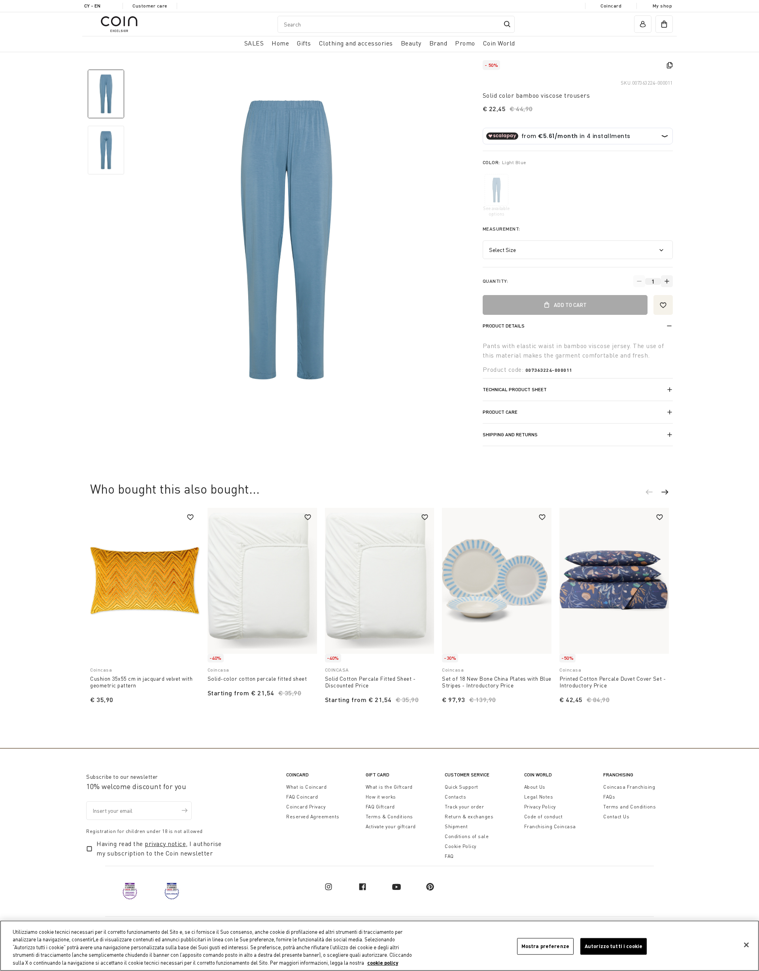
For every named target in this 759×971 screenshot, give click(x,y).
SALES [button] (254, 43)
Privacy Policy (540, 807)
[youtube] (396, 887)
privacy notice (165, 844)
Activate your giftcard (391, 826)
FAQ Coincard (302, 797)
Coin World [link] (499, 43)
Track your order (464, 807)
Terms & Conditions (389, 817)
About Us (535, 787)
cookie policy (382, 963)
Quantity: (495, 281)
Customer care (149, 6)
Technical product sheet (515, 389)
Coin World (538, 775)
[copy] (669, 65)
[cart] (664, 24)
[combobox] (396, 24)
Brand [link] (438, 43)
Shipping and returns (510, 434)
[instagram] (328, 887)
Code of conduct (543, 817)
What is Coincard (306, 787)
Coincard (610, 6)
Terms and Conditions (629, 807)
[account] (642, 24)
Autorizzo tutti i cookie (613, 946)
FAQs (609, 797)
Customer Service (467, 775)
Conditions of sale (467, 836)
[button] (653, 493)
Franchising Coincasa (550, 826)
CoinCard (297, 775)
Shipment (456, 826)
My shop (662, 6)
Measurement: (501, 229)
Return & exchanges (469, 817)
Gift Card (377, 775)
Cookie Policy (460, 846)
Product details (504, 326)
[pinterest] (430, 887)
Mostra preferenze (545, 946)
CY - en (92, 6)
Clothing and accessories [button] (356, 43)
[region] (379, 945)
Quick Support (461, 787)
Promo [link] (465, 43)
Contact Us (616, 817)
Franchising (618, 775)
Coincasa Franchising (629, 787)
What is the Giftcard (389, 787)
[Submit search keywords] (507, 24)
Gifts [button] (304, 43)
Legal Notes (538, 797)
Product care (500, 412)
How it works (381, 797)
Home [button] (280, 43)
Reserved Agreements (313, 817)
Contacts (455, 797)
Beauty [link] (411, 43)
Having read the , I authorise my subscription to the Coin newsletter (159, 848)
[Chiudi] (746, 945)
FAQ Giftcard (380, 807)
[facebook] (362, 887)
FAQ (449, 856)
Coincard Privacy (305, 807)
